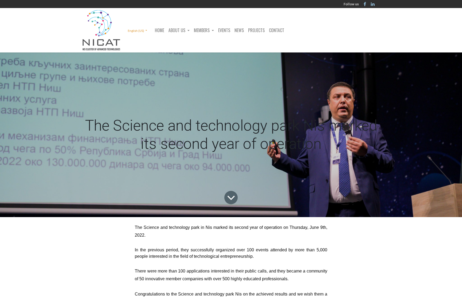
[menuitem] (159, 30)
